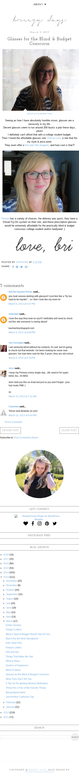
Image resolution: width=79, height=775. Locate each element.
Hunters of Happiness (17, 665)
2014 (6, 572)
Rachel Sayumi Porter (21, 291)
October (10, 590)
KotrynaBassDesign (39, 772)
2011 (6, 717)
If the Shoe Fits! (14, 643)
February (11, 702)
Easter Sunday (13, 625)
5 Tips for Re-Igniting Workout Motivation (27, 683)
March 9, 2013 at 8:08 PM (22, 332)
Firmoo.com (54, 138)
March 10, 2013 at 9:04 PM (22, 415)
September (12, 594)
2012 (6, 712)
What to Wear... (13, 661)
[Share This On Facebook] (13, 267)
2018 (6, 554)
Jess (11, 368)
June (9, 607)
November (12, 585)
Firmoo (5, 218)
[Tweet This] (22, 267)
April (9, 616)
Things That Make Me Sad (19, 656)
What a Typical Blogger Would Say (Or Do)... (29, 634)
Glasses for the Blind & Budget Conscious (27, 674)
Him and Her (12, 652)
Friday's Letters (13, 629)
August (10, 598)
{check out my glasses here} (39, 113)
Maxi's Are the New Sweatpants (22, 638)
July (8, 603)
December (12, 581)
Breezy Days (38, 770)
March (9, 621)
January (10, 707)
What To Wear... (14, 670)
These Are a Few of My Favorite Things (26, 687)
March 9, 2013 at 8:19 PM (22, 358)
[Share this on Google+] (26, 267)
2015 (6, 568)
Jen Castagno (16, 342)
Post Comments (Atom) (26, 437)
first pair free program (37, 145)
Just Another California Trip (20, 696)
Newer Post (10, 430)
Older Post (69, 430)
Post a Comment (13, 422)
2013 (6, 577)
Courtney (14, 406)
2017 (6, 559)
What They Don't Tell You (19, 679)
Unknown (14, 314)
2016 (6, 563)
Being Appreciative (15, 692)
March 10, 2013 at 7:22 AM (22, 396)
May (8, 612)
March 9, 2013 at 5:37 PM (22, 304)
